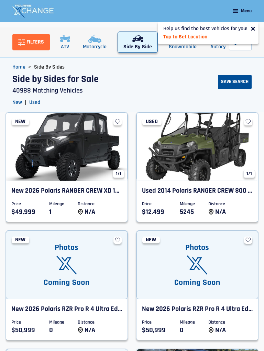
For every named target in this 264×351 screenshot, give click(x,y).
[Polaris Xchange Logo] (33, 11)
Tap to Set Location (185, 36)
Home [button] (18, 67)
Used (34, 102)
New (17, 102)
